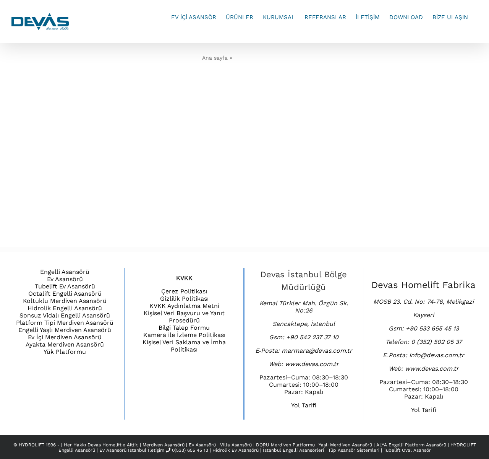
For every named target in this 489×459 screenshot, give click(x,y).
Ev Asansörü (65, 279)
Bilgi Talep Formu (184, 327)
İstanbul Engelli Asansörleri (293, 450)
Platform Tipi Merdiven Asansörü (64, 322)
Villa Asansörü (236, 445)
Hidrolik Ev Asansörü (235, 450)
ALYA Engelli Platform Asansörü (412, 445)
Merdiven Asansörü (164, 445)
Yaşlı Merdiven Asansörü (346, 445)
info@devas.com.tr (436, 355)
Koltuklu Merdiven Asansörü (65, 300)
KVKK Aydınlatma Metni (184, 305)
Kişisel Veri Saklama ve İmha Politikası (184, 346)
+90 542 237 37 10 (312, 337)
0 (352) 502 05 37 (436, 341)
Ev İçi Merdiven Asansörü (65, 337)
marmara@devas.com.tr (317, 350)
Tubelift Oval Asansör (407, 450)
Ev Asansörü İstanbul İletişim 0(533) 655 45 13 (153, 450)
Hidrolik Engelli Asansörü (65, 308)
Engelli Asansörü (64, 271)
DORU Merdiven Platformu (286, 445)
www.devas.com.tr (312, 364)
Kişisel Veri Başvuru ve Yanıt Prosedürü (184, 316)
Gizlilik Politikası (184, 298)
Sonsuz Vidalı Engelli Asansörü (64, 315)
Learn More (265, 119)
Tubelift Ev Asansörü (65, 286)
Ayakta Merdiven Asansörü (65, 344)
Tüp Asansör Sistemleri (353, 450)
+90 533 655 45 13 (432, 328)
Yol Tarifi (303, 405)
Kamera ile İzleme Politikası (184, 335)
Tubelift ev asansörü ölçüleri (265, 96)
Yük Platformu (65, 351)
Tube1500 (233, 84)
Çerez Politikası (184, 291)
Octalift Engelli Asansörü (65, 293)
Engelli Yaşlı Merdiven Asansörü (64, 330)
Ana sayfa (215, 58)
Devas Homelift (104, 445)
